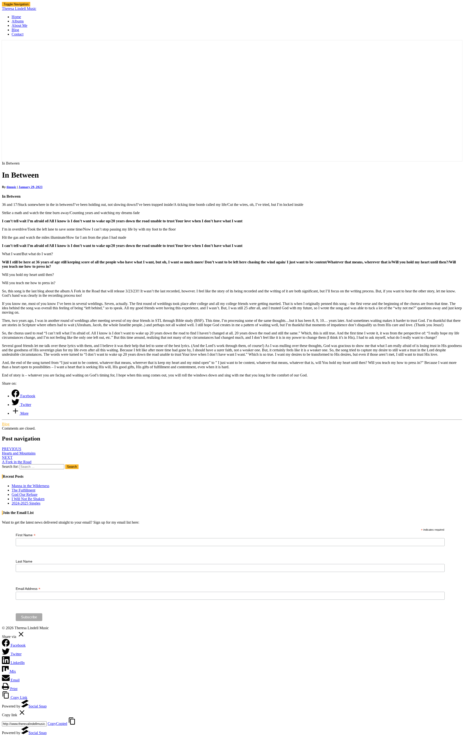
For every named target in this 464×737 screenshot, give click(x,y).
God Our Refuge (24, 494)
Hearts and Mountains (19, 451)
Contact (17, 34)
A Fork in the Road (16, 459)
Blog (15, 30)
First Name (26, 535)
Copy (57, 724)
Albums (18, 21)
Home (16, 17)
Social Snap (38, 706)
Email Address (28, 588)
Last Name (24, 561)
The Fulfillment (23, 490)
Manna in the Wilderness (30, 486)
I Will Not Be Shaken (28, 499)
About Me (19, 25)
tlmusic (11, 187)
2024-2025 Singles (26, 503)
